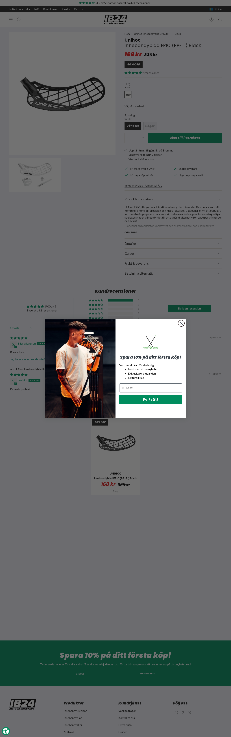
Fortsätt (150, 399)
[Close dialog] (181, 323)
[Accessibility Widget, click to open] (6, 731)
